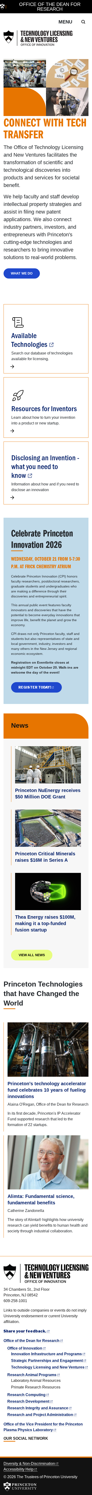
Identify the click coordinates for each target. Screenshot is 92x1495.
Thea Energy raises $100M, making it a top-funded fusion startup (45, 923)
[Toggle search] (83, 22)
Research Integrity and (37, 1408)
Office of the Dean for (31, 1341)
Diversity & (29, 1464)
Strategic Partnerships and (47, 1361)
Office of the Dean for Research (49, 6)
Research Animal (31, 1375)
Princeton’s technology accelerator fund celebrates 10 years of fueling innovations (47, 1090)
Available (29, 339)
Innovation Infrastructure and (46, 1354)
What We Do (22, 273)
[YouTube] (21, 1449)
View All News (32, 955)
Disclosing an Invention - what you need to (45, 466)
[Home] (38, 38)
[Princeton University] (2, 7)
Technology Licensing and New (47, 1367)
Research (26, 1395)
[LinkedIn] (5, 1449)
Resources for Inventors (44, 408)
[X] (11, 1449)
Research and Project (40, 1415)
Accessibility (18, 1469)
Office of (24, 1348)
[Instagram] (16, 1449)
